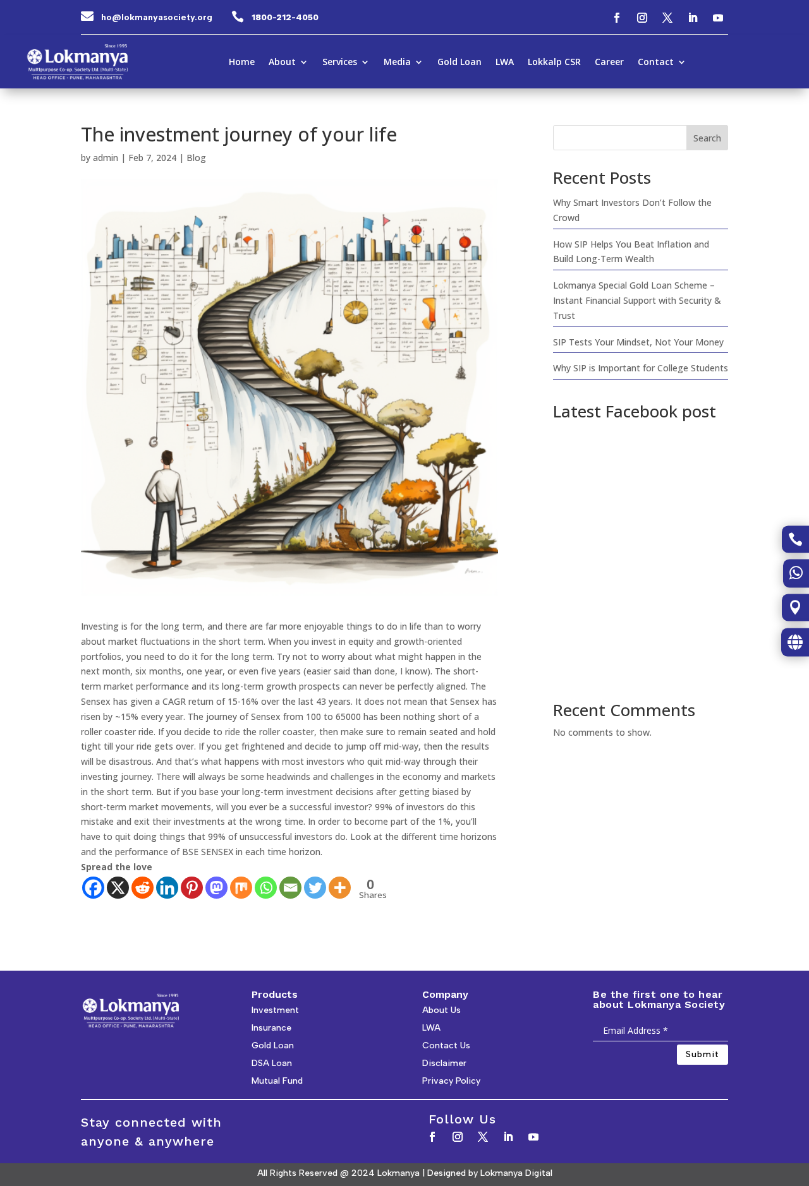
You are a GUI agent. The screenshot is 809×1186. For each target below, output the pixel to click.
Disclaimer (444, 1063)
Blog (196, 158)
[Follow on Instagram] (642, 18)
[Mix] (241, 888)
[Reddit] (142, 888)
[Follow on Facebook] (617, 18)
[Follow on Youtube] (718, 18)
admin (105, 158)
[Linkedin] (167, 888)
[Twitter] (315, 888)
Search (707, 138)
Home (242, 62)
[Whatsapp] (266, 888)
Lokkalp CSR (554, 62)
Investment (275, 1010)
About (282, 62)
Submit (702, 1054)
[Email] (290, 888)
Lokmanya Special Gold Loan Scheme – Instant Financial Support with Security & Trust (637, 300)
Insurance (271, 1027)
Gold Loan (459, 62)
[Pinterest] (192, 888)
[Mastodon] (216, 888)
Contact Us (446, 1045)
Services (339, 62)
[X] (118, 888)
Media (397, 62)
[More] (340, 888)
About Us (441, 1010)
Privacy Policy (451, 1080)
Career (609, 62)
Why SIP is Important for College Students (640, 368)
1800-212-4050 (285, 17)
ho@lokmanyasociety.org (156, 17)
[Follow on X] (667, 18)
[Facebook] (93, 888)
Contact (656, 62)
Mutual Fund (277, 1080)
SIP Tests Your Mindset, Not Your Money (638, 342)
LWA (505, 62)
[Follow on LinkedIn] (693, 18)
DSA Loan (272, 1063)
